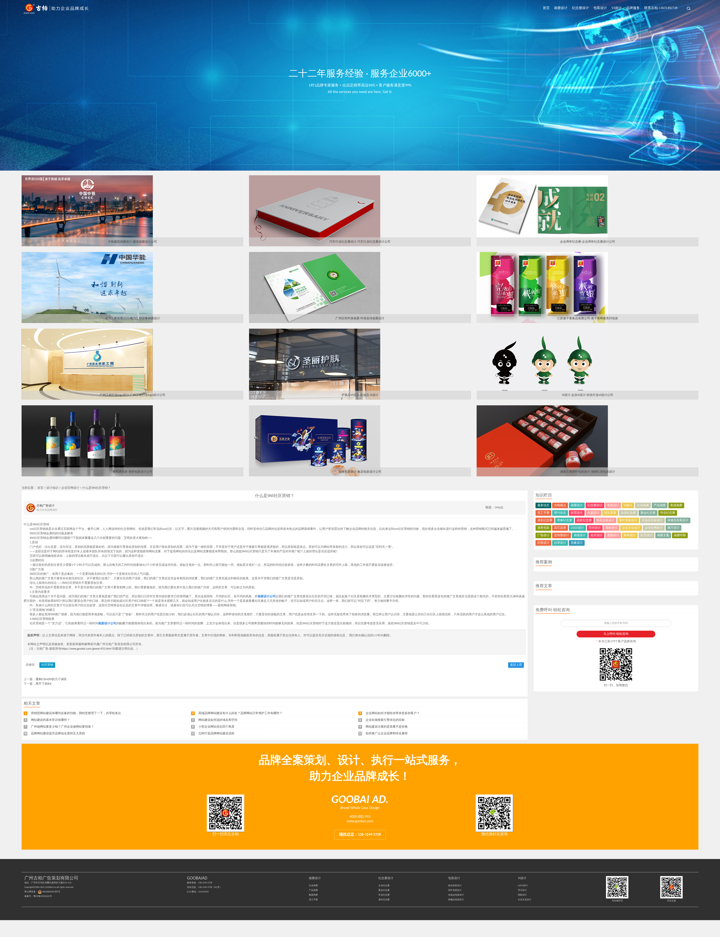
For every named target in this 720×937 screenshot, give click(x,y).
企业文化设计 (631, 527)
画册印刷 (680, 535)
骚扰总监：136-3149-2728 (360, 835)
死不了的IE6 (43, 683)
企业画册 (643, 505)
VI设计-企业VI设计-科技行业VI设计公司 (587, 395)
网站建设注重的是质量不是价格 (387, 726)
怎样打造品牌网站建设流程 (216, 733)
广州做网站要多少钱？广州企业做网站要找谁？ (62, 726)
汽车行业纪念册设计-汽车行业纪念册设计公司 (359, 241)
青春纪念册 (564, 520)
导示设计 (595, 527)
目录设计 (560, 542)
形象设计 (577, 542)
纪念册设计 (580, 8)
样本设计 (630, 535)
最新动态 (543, 505)
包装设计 (600, 8)
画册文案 (663, 535)
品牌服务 (633, 8)
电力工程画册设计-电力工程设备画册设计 (132, 318)
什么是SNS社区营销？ (96, 487)
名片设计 (596, 535)
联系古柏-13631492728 (660, 8)
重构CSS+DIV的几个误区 (51, 679)
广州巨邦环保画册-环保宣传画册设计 (359, 318)
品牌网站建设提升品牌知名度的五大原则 (58, 733)
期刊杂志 (560, 512)
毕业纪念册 (667, 512)
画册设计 (561, 8)
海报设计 (580, 535)
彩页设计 (646, 535)
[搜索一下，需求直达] (686, 8)
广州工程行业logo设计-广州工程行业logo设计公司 (132, 395)
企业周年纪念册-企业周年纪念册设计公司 (587, 241)
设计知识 (52, 487)
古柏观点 (560, 505)
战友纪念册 (584, 520)
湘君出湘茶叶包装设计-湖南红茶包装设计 (587, 471)
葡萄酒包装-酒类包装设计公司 (132, 471)
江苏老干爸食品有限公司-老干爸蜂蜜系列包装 (587, 318)
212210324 (203, 892)
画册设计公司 (267, 596)
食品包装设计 (605, 520)
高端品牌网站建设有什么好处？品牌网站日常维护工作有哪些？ (240, 713)
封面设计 (543, 542)
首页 (546, 8)
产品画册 (660, 505)
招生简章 (610, 512)
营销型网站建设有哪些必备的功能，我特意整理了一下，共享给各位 (76, 713)
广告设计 (543, 535)
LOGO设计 (577, 527)
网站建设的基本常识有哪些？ (50, 720)
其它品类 (560, 527)
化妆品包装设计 (652, 520)
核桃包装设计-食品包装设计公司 (359, 471)
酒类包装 (543, 527)
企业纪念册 (628, 512)
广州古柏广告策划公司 (56, 8)
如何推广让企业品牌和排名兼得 (387, 733)
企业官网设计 (70, 487)
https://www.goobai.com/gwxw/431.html (86, 648)
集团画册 (676, 505)
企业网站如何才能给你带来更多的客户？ (393, 713)
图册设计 (613, 535)
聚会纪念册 (648, 512)
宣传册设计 (561, 535)
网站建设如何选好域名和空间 (217, 720)
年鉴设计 (593, 512)
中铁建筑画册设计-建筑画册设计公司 (132, 241)
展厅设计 (674, 527)
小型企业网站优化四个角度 (216, 726)
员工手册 (543, 512)
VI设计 (616, 8)
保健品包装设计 (678, 520)
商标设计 (611, 527)
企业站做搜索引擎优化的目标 (385, 720)
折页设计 (577, 512)
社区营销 (47, 664)
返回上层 (516, 664)
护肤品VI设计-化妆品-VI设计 (360, 395)
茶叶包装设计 (628, 520)
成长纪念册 (544, 520)
